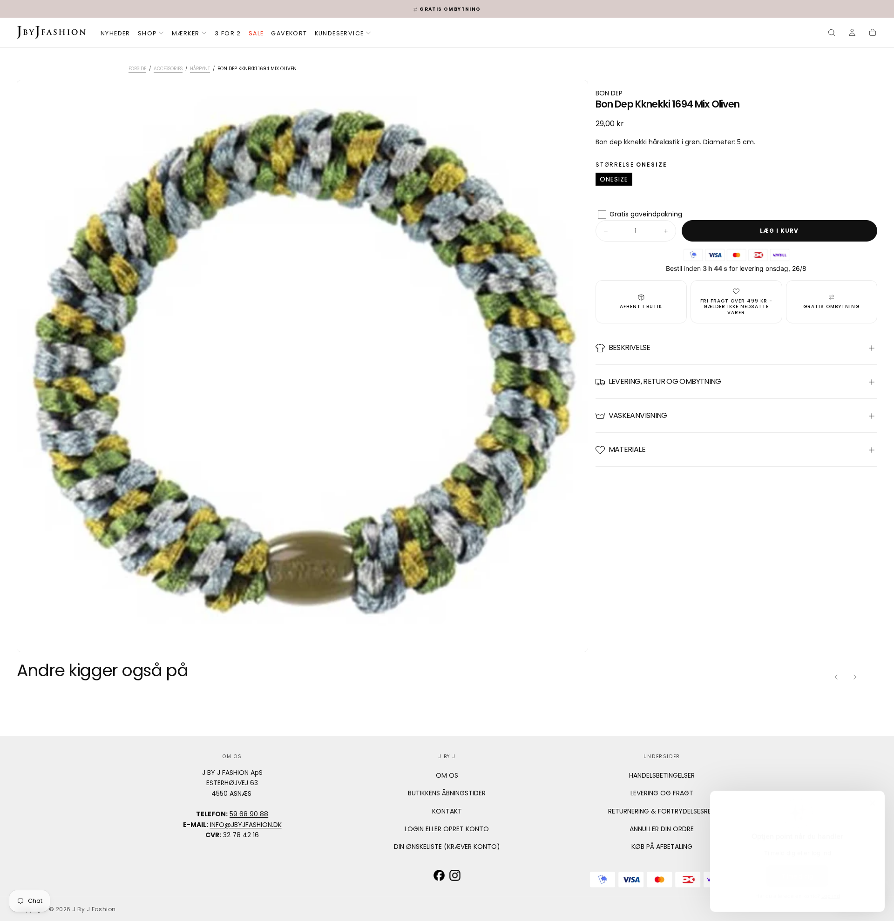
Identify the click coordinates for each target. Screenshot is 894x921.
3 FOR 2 (228, 33)
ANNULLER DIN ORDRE (662, 829)
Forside (137, 68)
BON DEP (609, 93)
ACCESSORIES (168, 68)
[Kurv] (872, 33)
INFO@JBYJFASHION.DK (246, 824)
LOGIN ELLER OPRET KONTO (447, 829)
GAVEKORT (289, 33)
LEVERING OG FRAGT (661, 793)
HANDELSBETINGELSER (662, 775)
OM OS (447, 775)
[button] (831, 33)
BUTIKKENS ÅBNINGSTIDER (447, 793)
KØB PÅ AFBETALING (661, 846)
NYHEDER (115, 33)
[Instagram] (455, 875)
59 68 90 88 (249, 814)
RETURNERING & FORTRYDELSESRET (661, 811)
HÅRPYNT (200, 68)
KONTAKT (447, 811)
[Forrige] (836, 676)
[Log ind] (852, 33)
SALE (256, 33)
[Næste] (854, 676)
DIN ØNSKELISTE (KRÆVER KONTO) (447, 846)
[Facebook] (439, 875)
